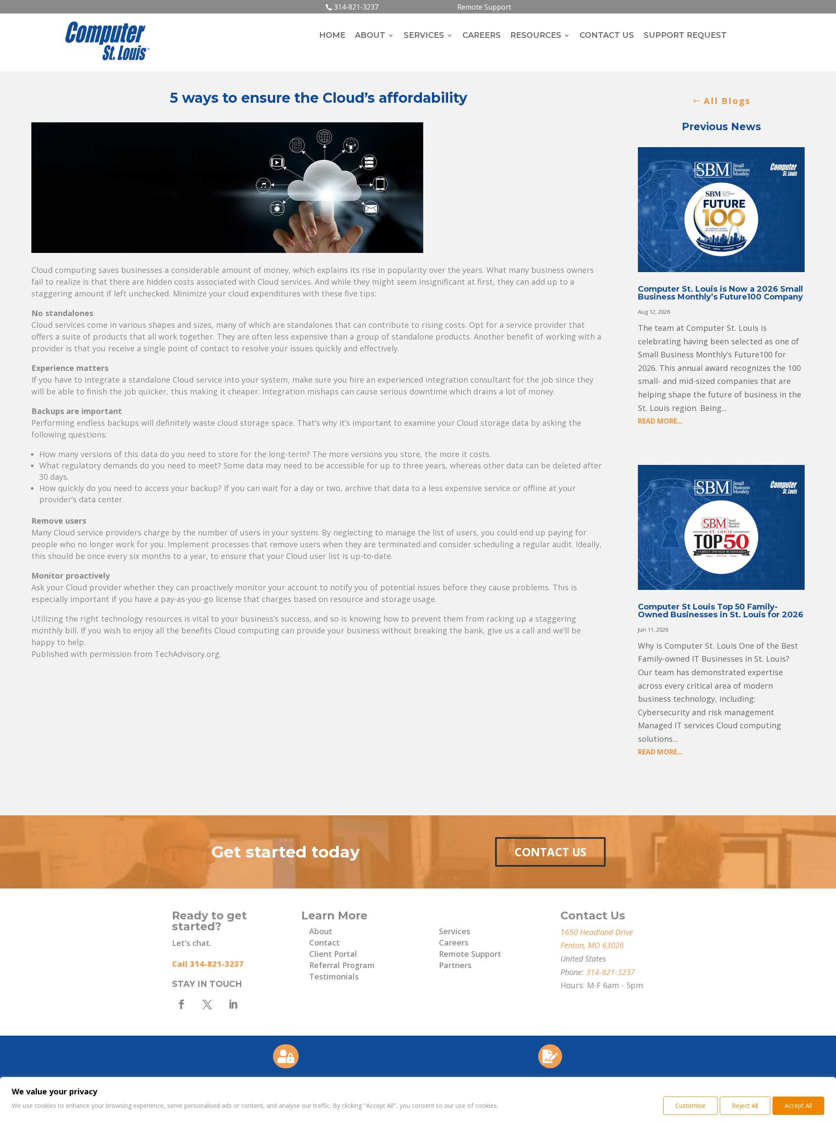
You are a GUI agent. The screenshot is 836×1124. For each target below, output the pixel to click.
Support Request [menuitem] (685, 36)
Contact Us (550, 852)
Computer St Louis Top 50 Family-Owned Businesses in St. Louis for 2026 (720, 610)
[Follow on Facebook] (181, 1004)
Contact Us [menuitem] (607, 36)
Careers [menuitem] (481, 36)
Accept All (798, 1105)
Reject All (745, 1105)
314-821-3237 (356, 7)
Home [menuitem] (332, 36)
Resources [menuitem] (535, 36)
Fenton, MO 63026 (592, 945)
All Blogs (727, 101)
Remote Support (484, 7)
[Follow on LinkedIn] (233, 1004)
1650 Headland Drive (596, 932)
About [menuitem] (370, 36)
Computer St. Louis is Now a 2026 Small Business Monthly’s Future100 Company (720, 293)
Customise (690, 1105)
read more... (660, 421)
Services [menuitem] (424, 36)
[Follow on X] (207, 1004)
